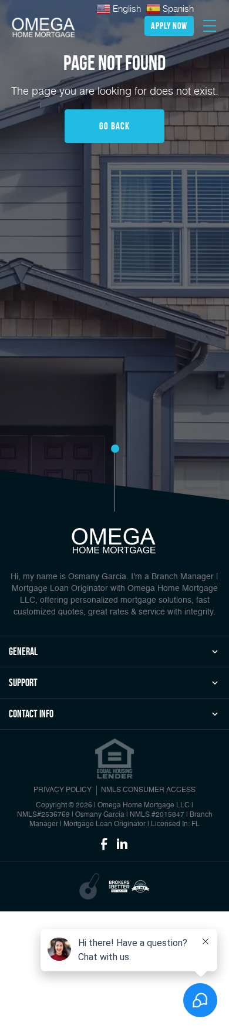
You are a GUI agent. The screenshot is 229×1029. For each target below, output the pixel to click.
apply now (169, 26)
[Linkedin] (122, 845)
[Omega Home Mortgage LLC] (44, 27)
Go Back (114, 126)
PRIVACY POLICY (62, 790)
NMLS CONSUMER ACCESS (148, 790)
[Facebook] (104, 845)
